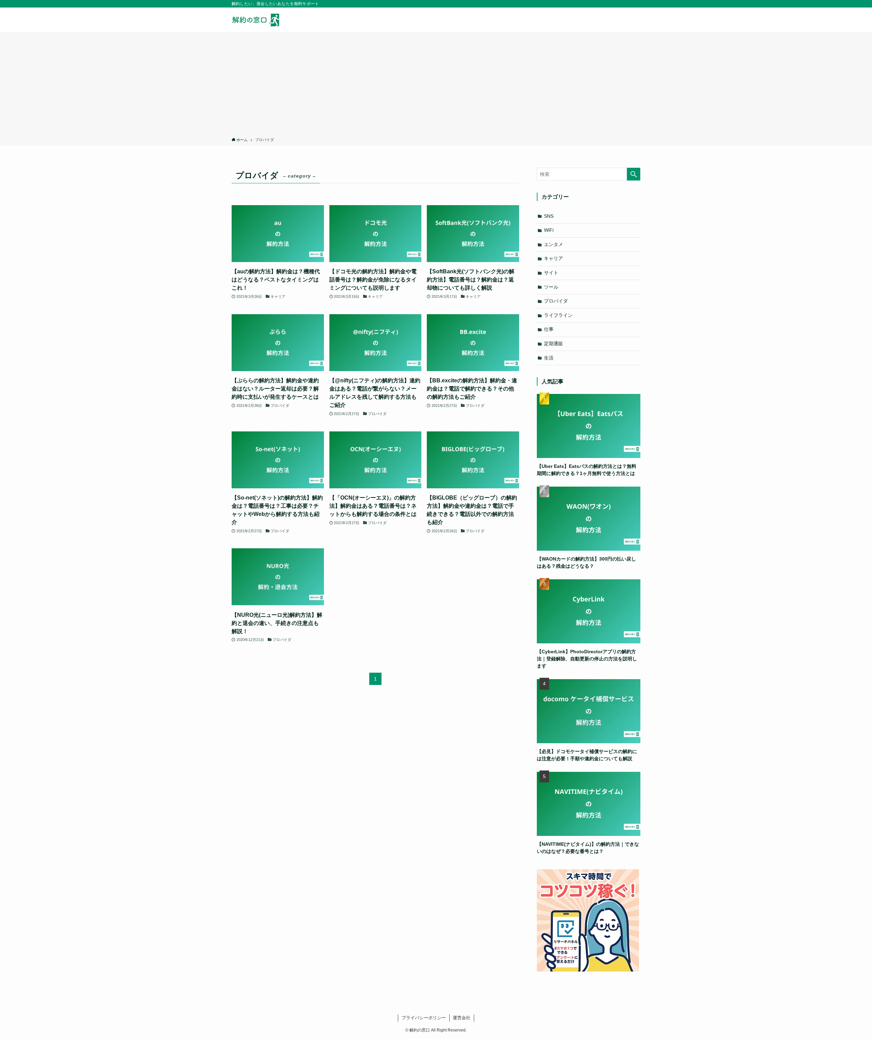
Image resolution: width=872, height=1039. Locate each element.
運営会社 (461, 1017)
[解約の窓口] (259, 20)
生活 (549, 358)
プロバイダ (556, 301)
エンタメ (553, 244)
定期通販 (553, 343)
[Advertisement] (436, 86)
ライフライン (558, 315)
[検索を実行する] (633, 174)
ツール (551, 287)
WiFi (549, 230)
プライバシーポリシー (424, 1017)
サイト (551, 272)
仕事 (549, 329)
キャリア (553, 258)
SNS (549, 216)
